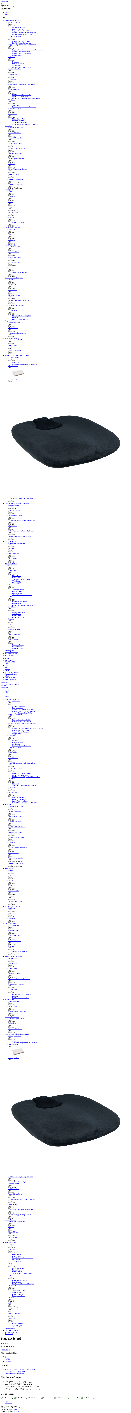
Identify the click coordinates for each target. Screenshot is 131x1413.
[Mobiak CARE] (6, 1)
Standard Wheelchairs (15, 138)
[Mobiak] (5, 1350)
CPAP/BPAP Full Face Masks (21, 95)
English (7, 12)
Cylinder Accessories (18, 27)
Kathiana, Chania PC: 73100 (17, 1371)
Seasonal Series (17, 646)
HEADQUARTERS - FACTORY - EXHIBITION (20, 1369)
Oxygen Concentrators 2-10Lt (21, 41)
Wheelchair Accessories (15, 179)
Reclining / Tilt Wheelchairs (16, 148)
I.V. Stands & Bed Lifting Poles (21, 316)
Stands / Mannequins (14, 634)
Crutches (11, 217)
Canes (10, 207)
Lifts (9, 234)
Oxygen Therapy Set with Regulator (23, 31)
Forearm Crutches (13, 212)
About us (7, 669)
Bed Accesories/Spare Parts (20, 319)
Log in (7, 696)
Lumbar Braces (17, 591)
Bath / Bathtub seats (14, 257)
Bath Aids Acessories (14, 262)
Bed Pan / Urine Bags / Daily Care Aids (20, 498)
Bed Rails (15, 317)
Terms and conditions (11, 672)
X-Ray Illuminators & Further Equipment (20, 531)
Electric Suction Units (19, 121)
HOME (7, 658)
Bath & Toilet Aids (10, 245)
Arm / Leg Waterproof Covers (17, 272)
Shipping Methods (10, 677)
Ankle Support (16, 614)
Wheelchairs (8, 126)
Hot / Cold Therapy (14, 510)
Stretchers (11, 548)
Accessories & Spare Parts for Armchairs (24, 364)
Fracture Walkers (17, 615)
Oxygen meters (16, 55)
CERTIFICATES (10, 662)
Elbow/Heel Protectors (15, 350)
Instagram (8, 1361)
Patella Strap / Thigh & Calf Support (23, 605)
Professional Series (18, 645)
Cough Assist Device (14, 108)
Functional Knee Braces (19, 602)
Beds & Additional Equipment (14, 278)
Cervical (11, 565)
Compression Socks (14, 629)
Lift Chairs (11, 229)
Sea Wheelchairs (13, 174)
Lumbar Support (17, 593)
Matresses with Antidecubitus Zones (19, 300)
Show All (7, 1401)
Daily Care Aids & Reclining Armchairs (17, 355)
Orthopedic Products (11, 564)
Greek (6, 14)
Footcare (11, 619)
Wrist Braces (16, 581)
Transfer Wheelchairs (14, 133)
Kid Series (11, 164)
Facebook (8, 1356)
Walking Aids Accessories (16, 222)
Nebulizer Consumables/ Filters (21, 67)
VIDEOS (7, 670)
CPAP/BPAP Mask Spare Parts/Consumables (26, 98)
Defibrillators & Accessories (16, 543)
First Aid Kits (12, 558)
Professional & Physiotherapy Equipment (17, 503)
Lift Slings (11, 240)
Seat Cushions (12, 345)
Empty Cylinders (17, 29)
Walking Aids (9, 190)
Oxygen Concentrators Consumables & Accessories (28, 50)
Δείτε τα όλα (8, 1403)
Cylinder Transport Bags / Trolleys (22, 34)
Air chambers (16, 65)
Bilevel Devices (13, 79)
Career (7, 667)
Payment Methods (10, 679)
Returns (7, 676)
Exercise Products (13, 505)
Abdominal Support (18, 589)
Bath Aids (11, 267)
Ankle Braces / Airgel (18, 612)
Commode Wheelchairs (15, 127)
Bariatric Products (10, 650)
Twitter (7, 1358)
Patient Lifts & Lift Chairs (12, 228)
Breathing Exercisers (14, 69)
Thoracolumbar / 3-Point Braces (22, 595)
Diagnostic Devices (10, 321)
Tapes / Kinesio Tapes (15, 515)
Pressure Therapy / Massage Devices (19, 536)
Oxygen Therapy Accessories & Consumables (22, 45)
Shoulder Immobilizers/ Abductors (22, 579)
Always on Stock (17, 648)
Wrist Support (16, 583)
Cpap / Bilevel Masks (14, 89)
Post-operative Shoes (18, 617)
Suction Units (12, 114)
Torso (10, 584)
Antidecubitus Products (12, 338)
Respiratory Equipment (12, 20)
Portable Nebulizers (18, 64)
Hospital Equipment (11, 653)
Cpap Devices (12, 74)
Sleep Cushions (13, 366)
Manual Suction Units (19, 119)
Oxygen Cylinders (14, 22)
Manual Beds (12, 279)
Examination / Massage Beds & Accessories (21, 520)
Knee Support (16, 603)
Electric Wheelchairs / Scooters (17, 169)
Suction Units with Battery (20, 122)
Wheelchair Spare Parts (15, 184)
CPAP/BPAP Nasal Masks (20, 96)
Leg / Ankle (12, 607)
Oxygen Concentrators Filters (21, 51)
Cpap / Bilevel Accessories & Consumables (21, 84)
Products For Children (11, 652)
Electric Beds (12, 284)
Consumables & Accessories (17, 333)
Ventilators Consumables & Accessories (24, 107)
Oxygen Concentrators (15, 36)
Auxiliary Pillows (13, 379)
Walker (10, 202)
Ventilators (11, 100)
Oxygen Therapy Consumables (21, 53)
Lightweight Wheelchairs (16, 158)
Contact (7, 665)
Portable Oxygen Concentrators (21, 43)
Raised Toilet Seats (14, 247)
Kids (9, 624)
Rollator (10, 191)
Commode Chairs (13, 252)
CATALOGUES (10, 660)
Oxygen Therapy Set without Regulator (24, 32)
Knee (10, 596)
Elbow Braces (16, 576)
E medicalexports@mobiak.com (14, 1373)
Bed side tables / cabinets (16, 305)
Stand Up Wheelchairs (15, 153)
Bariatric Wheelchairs (14, 143)
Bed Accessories (13, 310)
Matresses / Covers (14, 295)
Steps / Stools (12, 526)
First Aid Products (10, 541)
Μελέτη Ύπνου (13, 328)
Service (7, 663)
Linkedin (7, 1360)
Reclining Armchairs (14, 357)
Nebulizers (11, 57)
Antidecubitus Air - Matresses (17, 340)
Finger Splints (16, 577)
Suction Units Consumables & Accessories (25, 124)
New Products (9, 655)
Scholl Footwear (13, 640)
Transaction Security (11, 674)
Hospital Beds (12, 290)
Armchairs (15, 362)
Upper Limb (12, 570)
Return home (5, 1343)
